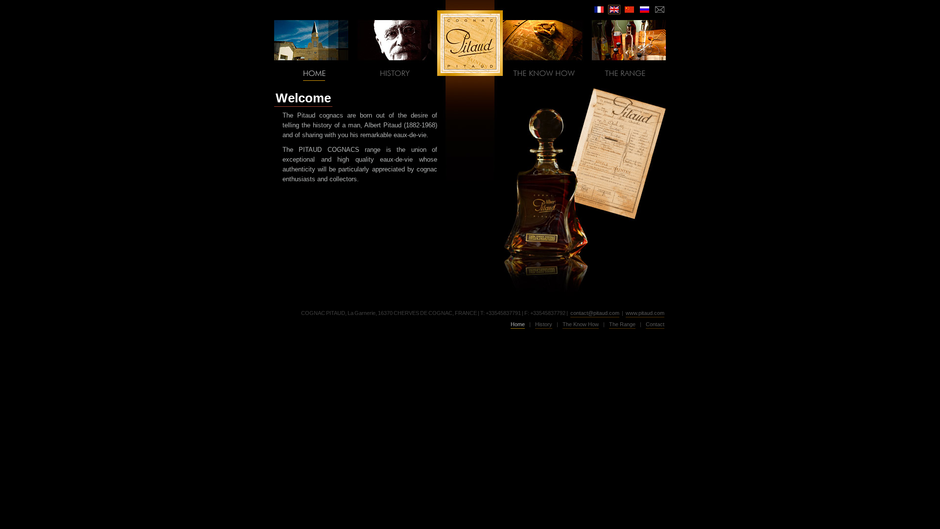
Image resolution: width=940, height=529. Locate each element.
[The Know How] (544, 73)
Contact (655, 324)
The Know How (581, 324)
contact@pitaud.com (594, 313)
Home (518, 324)
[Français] (599, 9)
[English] (614, 9)
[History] (396, 73)
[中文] (629, 9)
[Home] (314, 73)
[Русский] (644, 9)
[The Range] (625, 73)
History (543, 324)
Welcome (303, 98)
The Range (622, 324)
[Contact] (660, 9)
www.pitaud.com (645, 313)
